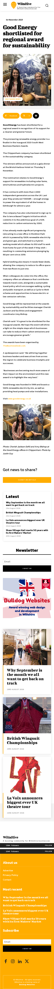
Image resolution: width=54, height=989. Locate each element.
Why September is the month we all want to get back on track (25, 504)
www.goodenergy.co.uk (19, 398)
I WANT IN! (27, 568)
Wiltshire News (13, 99)
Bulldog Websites (27, 984)
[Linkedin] (20, 961)
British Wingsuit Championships (23, 512)
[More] (36, 116)
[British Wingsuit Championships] (27, 715)
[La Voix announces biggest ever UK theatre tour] (27, 775)
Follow (48, 845)
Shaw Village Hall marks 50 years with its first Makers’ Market (27, 531)
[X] (27, 961)
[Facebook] (5, 961)
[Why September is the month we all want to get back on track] (27, 647)
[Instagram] (13, 961)
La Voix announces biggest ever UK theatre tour (25, 521)
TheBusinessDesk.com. (14, 345)
